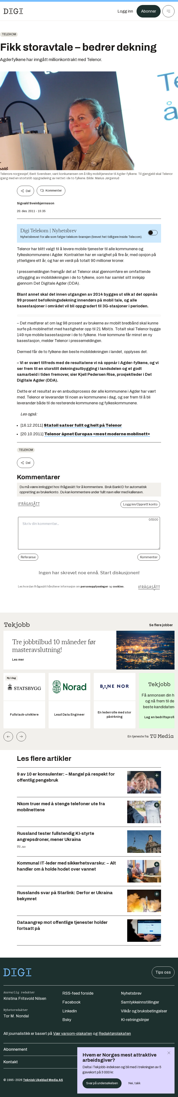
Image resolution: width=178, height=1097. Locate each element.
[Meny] (168, 11)
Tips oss (163, 972)
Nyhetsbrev (131, 993)
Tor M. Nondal (16, 1016)
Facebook (71, 1002)
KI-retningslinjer (135, 1020)
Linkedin (69, 1011)
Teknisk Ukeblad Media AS (43, 1080)
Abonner (148, 11)
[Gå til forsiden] (13, 11)
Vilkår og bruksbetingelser (144, 1011)
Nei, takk (134, 1083)
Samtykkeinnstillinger (140, 1002)
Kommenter (54, 190)
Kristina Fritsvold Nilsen (24, 998)
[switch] (153, 232)
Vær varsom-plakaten (72, 1033)
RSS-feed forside (77, 993)
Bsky (66, 1020)
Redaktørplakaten (115, 1033)
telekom (9, 34)
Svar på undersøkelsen (102, 1083)
